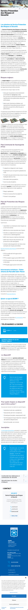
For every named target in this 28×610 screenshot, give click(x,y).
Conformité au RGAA (13, 574)
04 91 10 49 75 (15, 509)
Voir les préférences (14, 604)
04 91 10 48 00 (13, 562)
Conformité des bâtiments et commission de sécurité (10, 476)
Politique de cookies (3, 608)
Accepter (14, 596)
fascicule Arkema (11, 294)
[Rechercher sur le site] (21, 2)
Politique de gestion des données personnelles (17, 608)
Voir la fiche (14, 515)
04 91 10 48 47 (15, 507)
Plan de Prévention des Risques (8, 248)
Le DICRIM (11, 330)
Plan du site (11, 570)
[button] (26, 577)
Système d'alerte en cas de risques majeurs (10, 340)
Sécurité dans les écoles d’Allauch (9, 481)
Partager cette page (25, 8)
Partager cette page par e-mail (22, 8)
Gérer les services (13, 592)
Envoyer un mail (14, 511)
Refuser (14, 600)
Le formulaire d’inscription (7, 430)
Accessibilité (11, 572)
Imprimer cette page (19, 8)
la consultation (19, 317)
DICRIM (12, 453)
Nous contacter (14, 566)
